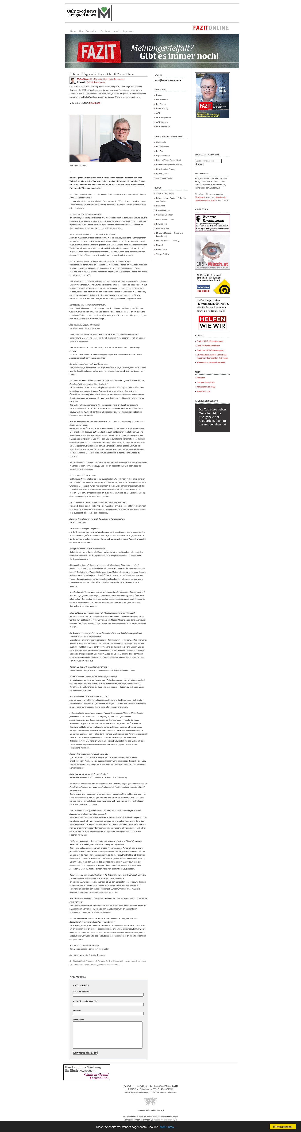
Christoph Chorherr (164, 215)
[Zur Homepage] (152, 68)
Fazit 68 (90, 82)
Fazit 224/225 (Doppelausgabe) (210, 341)
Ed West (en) (161, 224)
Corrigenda (161, 142)
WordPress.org (203, 391)
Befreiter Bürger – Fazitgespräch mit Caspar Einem (102, 74)
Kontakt (116, 31)
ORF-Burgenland (163, 118)
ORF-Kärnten (162, 122)
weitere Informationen (163, 1120)
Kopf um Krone (162, 228)
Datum (159, 95)
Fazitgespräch (99, 82)
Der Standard (162, 100)
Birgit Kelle (160, 206)
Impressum (128, 31)
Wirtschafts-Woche (164, 178)
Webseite (77, 1010)
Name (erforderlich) (81, 991)
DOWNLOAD (95, 103)
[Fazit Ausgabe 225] (212, 118)
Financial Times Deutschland (168, 160)
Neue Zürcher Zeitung (165, 169)
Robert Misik (161, 250)
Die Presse (161, 104)
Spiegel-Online (162, 174)
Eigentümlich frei (163, 156)
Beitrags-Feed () (206, 382)
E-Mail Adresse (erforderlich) (85, 1001)
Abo (81, 31)
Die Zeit (159, 151)
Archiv (157, 80)
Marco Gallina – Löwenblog (167, 241)
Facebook (105, 31)
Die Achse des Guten (165, 219)
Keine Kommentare (117, 79)
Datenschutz (92, 31)
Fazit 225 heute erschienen (208, 346)
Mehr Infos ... (168, 1127)
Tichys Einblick (162, 254)
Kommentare (78, 1020)
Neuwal (159, 245)
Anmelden (201, 378)
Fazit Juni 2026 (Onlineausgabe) (210, 350)
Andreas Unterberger (165, 194)
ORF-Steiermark (163, 127)
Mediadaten (200, 197)
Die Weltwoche (162, 147)
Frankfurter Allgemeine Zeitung (169, 165)
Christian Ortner (163, 210)
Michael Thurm (83, 79)
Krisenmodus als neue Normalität (211, 362)
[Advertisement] (176, 13)
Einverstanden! (282, 1126)
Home (73, 31)
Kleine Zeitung (162, 109)
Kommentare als (206, 387)
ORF (158, 113)
